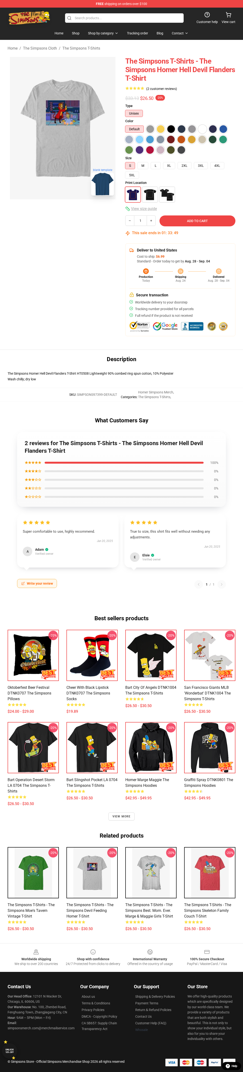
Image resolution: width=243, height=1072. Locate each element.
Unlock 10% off (9, 1051)
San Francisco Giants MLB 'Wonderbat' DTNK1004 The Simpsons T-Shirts (207, 693)
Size (128, 158)
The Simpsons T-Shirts (81, 48)
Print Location (136, 183)
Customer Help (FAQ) (150, 1023)
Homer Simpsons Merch (155, 392)
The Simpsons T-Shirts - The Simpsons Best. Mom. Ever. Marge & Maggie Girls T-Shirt (149, 910)
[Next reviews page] (221, 584)
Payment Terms (146, 1003)
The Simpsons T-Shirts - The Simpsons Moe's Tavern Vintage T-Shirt (31, 910)
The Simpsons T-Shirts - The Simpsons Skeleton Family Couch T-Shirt (207, 910)
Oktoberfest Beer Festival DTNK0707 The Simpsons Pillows (29, 693)
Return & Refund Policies (153, 1010)
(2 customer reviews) (161, 89)
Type (129, 106)
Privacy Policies (93, 1010)
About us (88, 996)
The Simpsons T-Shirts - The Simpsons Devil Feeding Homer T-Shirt (89, 910)
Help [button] (234, 1066)
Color (129, 121)
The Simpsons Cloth (40, 48)
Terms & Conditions (96, 1003)
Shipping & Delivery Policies (155, 996)
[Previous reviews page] (198, 584)
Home (13, 48)
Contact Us (143, 1016)
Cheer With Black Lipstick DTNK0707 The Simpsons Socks (88, 693)
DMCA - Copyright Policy (99, 1016)
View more (121, 816)
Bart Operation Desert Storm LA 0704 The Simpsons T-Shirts (31, 785)
